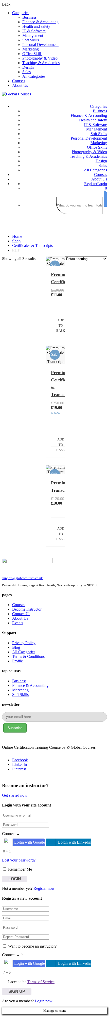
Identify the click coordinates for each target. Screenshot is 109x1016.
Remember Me (19, 869)
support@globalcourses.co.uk (22, 578)
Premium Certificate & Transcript (55, 383)
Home (17, 236)
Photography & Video (40, 58)
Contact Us (21, 614)
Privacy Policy (23, 643)
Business (29, 17)
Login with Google (29, 842)
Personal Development (40, 44)
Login (102, 183)
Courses (18, 81)
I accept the (31, 982)
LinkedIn (19, 764)
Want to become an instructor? (32, 946)
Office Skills (32, 53)
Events (17, 623)
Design (28, 67)
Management (32, 35)
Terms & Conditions (28, 656)
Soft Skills (30, 40)
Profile (17, 661)
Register (90, 183)
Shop (16, 241)
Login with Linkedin (74, 842)
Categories (20, 13)
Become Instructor (27, 609)
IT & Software (34, 31)
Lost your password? (18, 860)
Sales (26, 72)
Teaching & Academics (41, 63)
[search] (105, 199)
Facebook (20, 760)
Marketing (30, 49)
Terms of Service (41, 982)
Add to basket (62, 322)
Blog (16, 647)
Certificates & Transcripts (32, 245)
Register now (44, 888)
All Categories (33, 76)
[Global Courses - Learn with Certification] (16, 94)
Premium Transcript (55, 486)
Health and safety (36, 26)
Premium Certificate (55, 278)
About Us (20, 85)
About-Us (20, 618)
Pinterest (19, 769)
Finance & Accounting (40, 22)
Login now (43, 1001)
